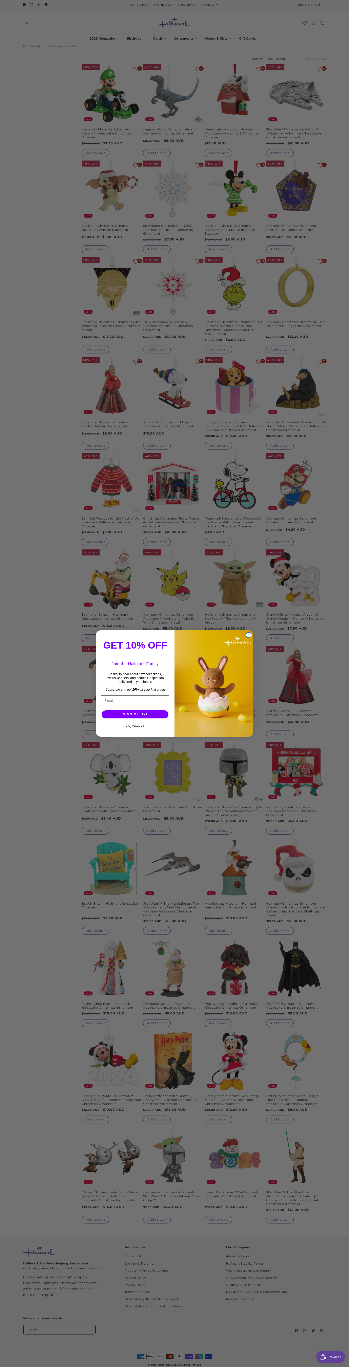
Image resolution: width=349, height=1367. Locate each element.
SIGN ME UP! (135, 714)
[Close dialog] (248, 635)
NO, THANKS (135, 726)
